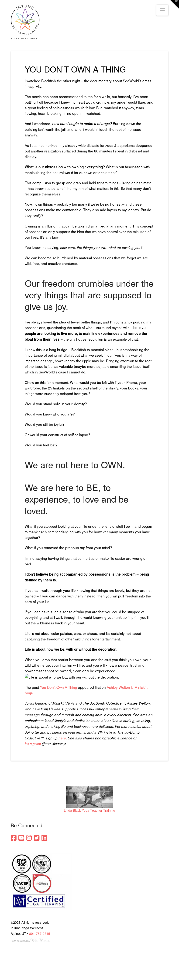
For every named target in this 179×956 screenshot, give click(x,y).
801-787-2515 (39, 933)
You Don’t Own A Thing (58, 687)
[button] (162, 10)
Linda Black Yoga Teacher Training (89, 810)
